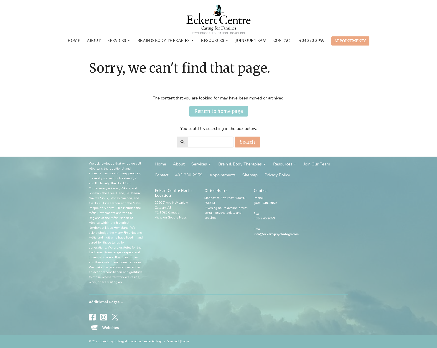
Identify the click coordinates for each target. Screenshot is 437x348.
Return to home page (218, 111)
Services (116, 40)
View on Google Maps (171, 217)
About (94, 40)
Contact (282, 40)
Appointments (350, 40)
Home (74, 40)
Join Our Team (251, 40)
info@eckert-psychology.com (276, 234)
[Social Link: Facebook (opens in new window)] (92, 317)
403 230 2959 (312, 40)
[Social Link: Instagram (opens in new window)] (103, 317)
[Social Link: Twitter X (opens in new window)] (115, 317)
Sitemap (250, 175)
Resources (212, 40)
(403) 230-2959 (265, 203)
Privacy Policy (277, 175)
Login (185, 341)
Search (247, 142)
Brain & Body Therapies (163, 40)
